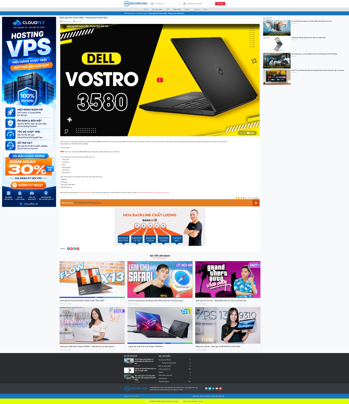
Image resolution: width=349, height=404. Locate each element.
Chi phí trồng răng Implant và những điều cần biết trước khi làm (311, 21)
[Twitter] (209, 388)
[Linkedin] (213, 388)
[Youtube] (216, 388)
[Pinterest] (220, 388)
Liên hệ (202, 396)
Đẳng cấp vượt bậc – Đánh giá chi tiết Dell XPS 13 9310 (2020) (218, 346)
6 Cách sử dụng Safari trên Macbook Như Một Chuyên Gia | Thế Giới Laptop (155, 301)
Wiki (205, 9)
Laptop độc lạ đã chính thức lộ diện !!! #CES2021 (145, 346)
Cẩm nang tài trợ (174, 369)
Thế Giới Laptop (142, 13)
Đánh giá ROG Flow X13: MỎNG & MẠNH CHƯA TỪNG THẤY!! (82, 301)
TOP (167, 9)
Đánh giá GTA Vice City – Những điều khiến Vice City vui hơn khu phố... (221, 301)
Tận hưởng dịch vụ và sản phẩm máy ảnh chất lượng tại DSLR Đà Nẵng (314, 54)
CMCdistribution (129, 13)
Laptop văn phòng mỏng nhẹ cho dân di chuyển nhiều (308, 37)
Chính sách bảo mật (217, 396)
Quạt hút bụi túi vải (190, 390)
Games (187, 9)
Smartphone (174, 378)
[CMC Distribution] (135, 3)
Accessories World (174, 360)
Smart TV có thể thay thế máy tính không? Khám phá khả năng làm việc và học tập (317, 70)
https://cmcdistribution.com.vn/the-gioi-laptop (153, 192)
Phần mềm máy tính (174, 375)
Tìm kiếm (220, 4)
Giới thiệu (196, 396)
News (146, 9)
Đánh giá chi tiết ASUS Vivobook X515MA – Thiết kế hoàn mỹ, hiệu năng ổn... (87, 346)
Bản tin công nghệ (174, 366)
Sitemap (207, 396)
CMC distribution (84, 192)
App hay (197, 9)
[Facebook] (206, 388)
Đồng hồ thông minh (176, 363)
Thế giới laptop (66, 21)
